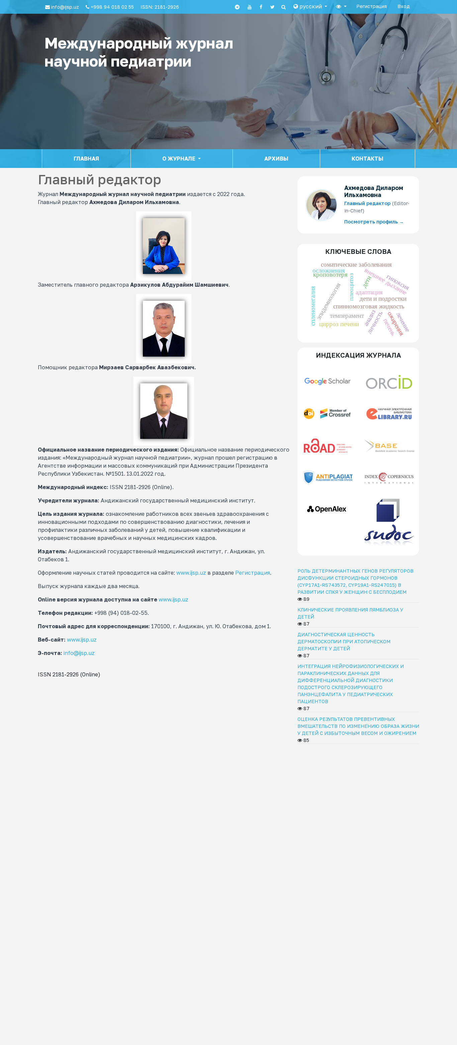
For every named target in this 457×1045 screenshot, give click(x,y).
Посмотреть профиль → (374, 221)
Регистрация (371, 6)
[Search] (283, 7)
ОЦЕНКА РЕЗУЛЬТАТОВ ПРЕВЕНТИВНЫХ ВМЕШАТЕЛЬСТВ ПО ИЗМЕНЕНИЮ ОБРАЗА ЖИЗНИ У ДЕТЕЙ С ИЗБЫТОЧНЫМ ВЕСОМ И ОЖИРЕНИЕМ (358, 726)
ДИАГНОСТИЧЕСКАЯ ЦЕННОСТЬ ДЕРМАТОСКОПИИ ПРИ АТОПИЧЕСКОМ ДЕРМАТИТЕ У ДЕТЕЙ (343, 641)
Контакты (367, 158)
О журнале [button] (179, 158)
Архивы (276, 158)
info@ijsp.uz (79, 653)
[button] (310, 6)
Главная (86, 158)
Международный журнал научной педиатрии (138, 52)
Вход (403, 6)
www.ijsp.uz (191, 572)
